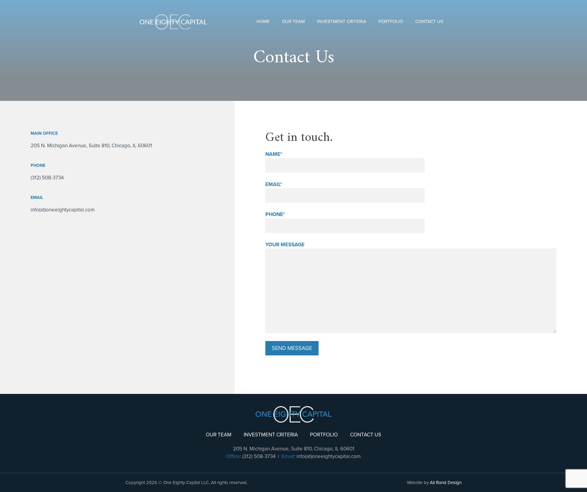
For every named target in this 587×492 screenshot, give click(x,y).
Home (263, 21)
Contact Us (429, 21)
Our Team (293, 21)
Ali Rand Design (446, 482)
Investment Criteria (341, 21)
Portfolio (390, 21)
